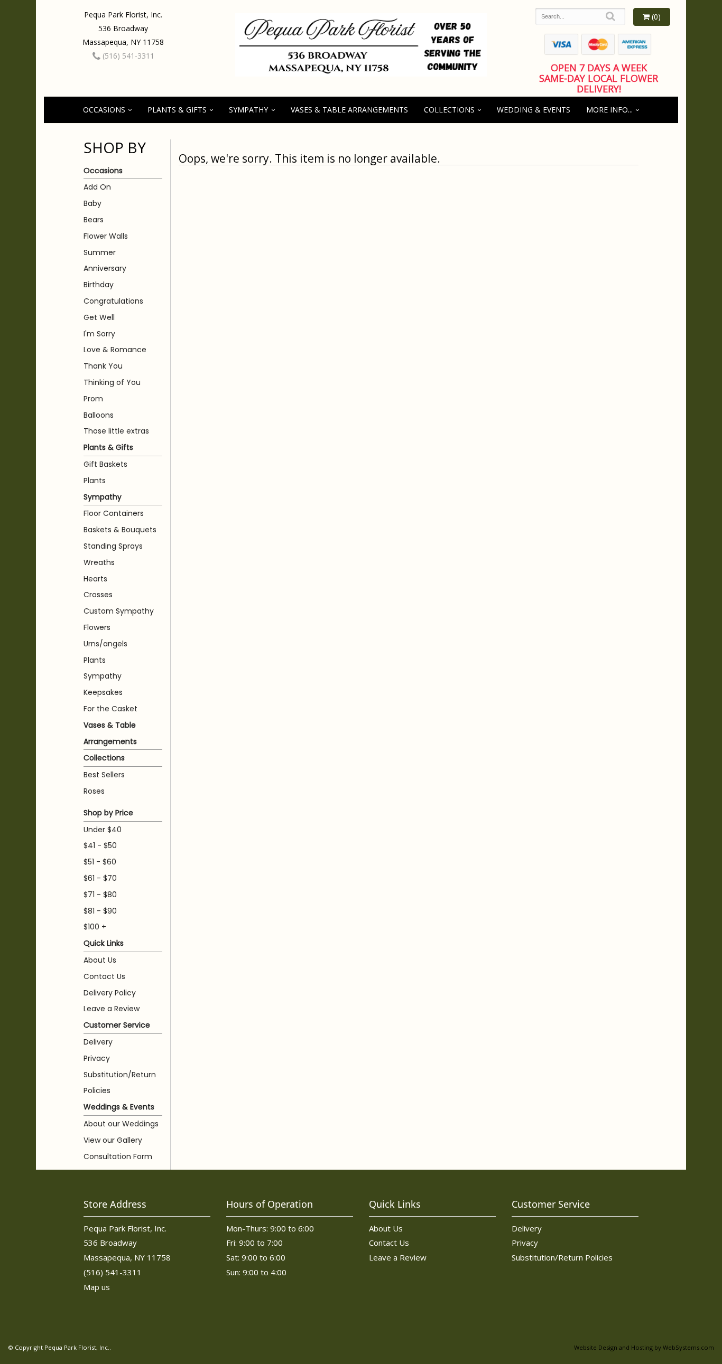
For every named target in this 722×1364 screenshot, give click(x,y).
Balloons (99, 415)
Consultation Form (118, 1156)
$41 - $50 (100, 845)
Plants (95, 480)
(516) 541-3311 (127, 56)
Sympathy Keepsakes (103, 684)
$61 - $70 (100, 878)
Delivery (98, 1042)
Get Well (99, 317)
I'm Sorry (99, 333)
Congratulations (113, 301)
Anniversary (105, 268)
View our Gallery (113, 1140)
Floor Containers (114, 513)
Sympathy (248, 110)
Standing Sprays (113, 546)
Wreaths (99, 562)
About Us (100, 960)
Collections (449, 110)
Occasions (104, 110)
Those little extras (116, 431)
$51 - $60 (100, 862)
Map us (97, 1287)
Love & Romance (115, 349)
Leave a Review (112, 1008)
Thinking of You (112, 382)
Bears (94, 219)
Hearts (95, 578)
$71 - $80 (100, 894)
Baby (92, 203)
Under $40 (103, 829)
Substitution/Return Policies (120, 1082)
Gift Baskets (105, 464)
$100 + (95, 926)
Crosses (98, 594)
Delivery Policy (110, 992)
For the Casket (110, 708)
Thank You (103, 366)
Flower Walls (106, 236)
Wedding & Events (533, 110)
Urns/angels (105, 643)
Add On (97, 187)
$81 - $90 (100, 911)
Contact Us (104, 976)
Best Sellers (104, 774)
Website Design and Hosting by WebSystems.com (644, 1347)
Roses (94, 791)
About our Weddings (121, 1123)
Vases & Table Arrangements (349, 110)
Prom (93, 398)
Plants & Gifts (177, 110)
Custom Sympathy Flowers (119, 619)
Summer (100, 252)
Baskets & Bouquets (120, 529)
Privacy (97, 1058)
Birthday (99, 284)
